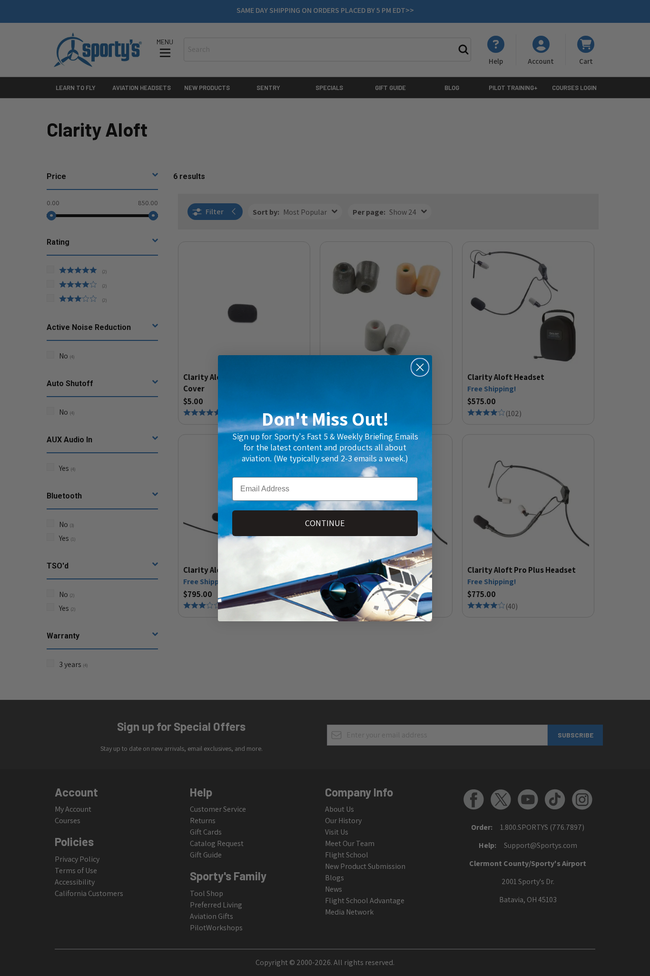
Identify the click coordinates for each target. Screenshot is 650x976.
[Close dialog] (420, 367)
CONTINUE (325, 523)
